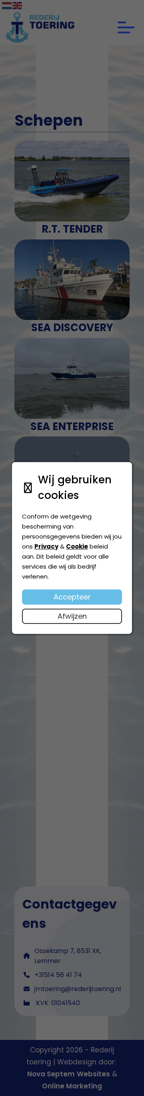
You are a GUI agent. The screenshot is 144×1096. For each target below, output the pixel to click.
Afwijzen (72, 616)
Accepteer (72, 597)
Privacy (46, 546)
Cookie (77, 546)
